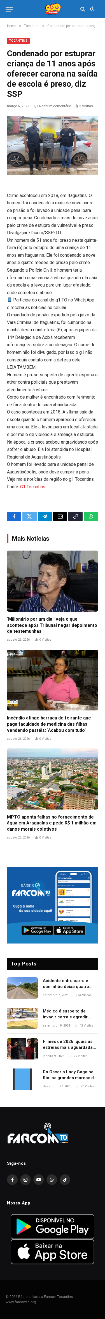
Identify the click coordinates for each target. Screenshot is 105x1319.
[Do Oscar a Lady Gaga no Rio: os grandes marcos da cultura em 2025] (22, 1079)
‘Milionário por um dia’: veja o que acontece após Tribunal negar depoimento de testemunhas (52, 625)
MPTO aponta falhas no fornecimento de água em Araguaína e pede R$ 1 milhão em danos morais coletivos (52, 823)
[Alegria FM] (52, 9)
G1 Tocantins (32, 486)
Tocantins (18, 41)
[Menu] (9, 9)
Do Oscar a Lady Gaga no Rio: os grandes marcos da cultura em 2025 (69, 1078)
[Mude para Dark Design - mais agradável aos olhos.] (92, 9)
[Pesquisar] (82, 9)
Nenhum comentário (55, 106)
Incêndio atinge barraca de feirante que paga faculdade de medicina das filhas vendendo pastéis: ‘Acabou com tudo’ (49, 724)
